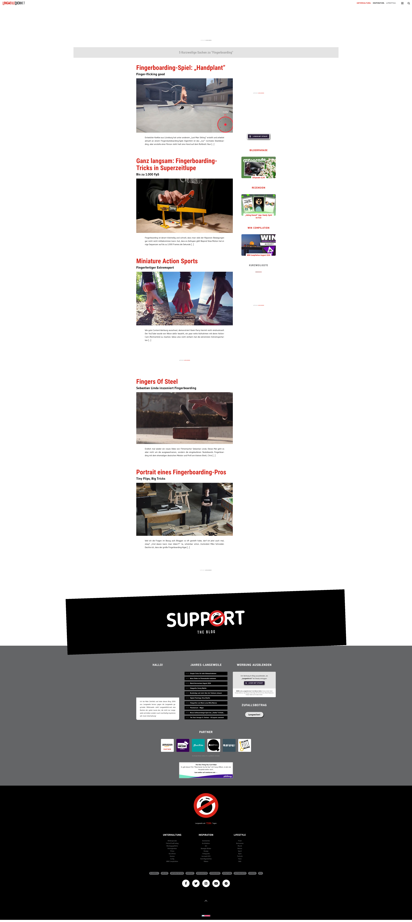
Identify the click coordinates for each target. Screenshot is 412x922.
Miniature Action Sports (167, 261)
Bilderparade (259, 150)
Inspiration (206, 835)
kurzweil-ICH (206, 856)
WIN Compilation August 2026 (258, 255)
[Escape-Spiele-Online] (244, 745)
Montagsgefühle (172, 846)
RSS (260, 873)
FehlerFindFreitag (172, 843)
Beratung (227, 873)
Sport (240, 851)
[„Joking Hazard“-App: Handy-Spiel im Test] (258, 205)
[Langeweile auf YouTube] (216, 883)
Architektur (206, 843)
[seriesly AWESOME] (182, 745)
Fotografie (206, 854)
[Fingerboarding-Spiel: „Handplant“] (184, 105)
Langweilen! (254, 714)
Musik (240, 846)
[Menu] (402, 3)
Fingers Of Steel (157, 381)
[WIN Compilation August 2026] (258, 245)
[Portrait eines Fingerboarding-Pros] (184, 509)
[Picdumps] (229, 745)
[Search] (409, 3)
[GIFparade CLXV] (258, 167)
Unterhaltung (172, 835)
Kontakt (190, 873)
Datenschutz (240, 873)
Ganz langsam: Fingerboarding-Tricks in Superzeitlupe (176, 164)
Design (206, 851)
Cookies (252, 873)
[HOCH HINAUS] (206, 901)
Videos (206, 861)
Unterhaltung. (364, 3)
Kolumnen (240, 843)
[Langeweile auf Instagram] (206, 883)
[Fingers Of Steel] (184, 418)
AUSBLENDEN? (208, 570)
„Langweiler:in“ (247, 678)
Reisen (240, 848)
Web (239, 861)
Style (240, 854)
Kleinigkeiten (172, 848)
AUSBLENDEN (208, 40)
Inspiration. (379, 3)
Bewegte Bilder (206, 848)
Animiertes (206, 841)
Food (240, 841)
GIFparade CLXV (258, 177)
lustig (172, 859)
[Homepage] (15, 3)
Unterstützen (177, 873)
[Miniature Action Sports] (184, 298)
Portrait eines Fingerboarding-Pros (181, 472)
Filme (172, 851)
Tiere (240, 859)
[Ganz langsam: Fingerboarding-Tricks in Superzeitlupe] (184, 205)
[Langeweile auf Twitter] (196, 883)
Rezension (258, 188)
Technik (240, 856)
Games (172, 856)
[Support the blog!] (206, 622)
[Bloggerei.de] (206, 916)
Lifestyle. (391, 3)
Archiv (165, 873)
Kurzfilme (172, 854)
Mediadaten (202, 873)
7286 (208, 823)
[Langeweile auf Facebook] (186, 883)
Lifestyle (240, 835)
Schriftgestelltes (206, 859)
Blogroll (154, 873)
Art (206, 846)
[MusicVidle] (198, 745)
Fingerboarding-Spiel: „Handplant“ (180, 67)
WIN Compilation (259, 228)
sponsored (215, 873)
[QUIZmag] (213, 745)
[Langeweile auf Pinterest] (226, 883)
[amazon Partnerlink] (167, 745)
